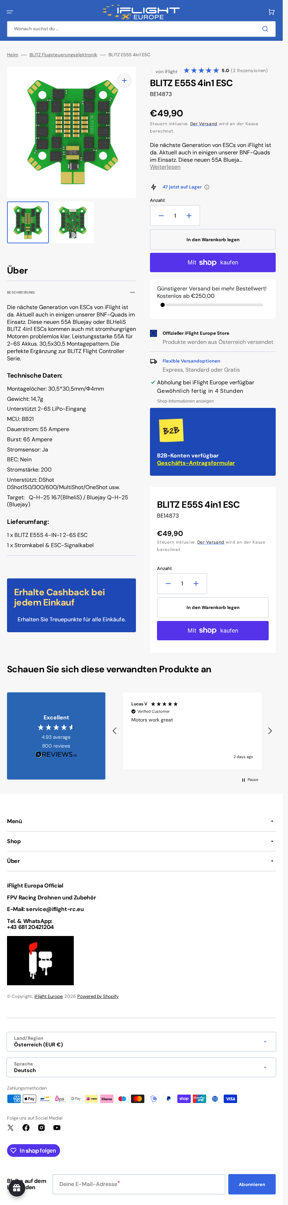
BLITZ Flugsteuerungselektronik (63, 55)
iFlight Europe (48, 996)
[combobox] (141, 29)
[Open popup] (206, 187)
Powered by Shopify (98, 996)
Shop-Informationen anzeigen (185, 401)
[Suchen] (266, 29)
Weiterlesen (165, 167)
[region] (192, 731)
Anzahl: (157, 200)
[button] (10, 12)
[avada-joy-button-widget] (16, 1188)
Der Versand (204, 124)
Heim (12, 55)
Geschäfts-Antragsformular (196, 463)
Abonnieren (252, 1184)
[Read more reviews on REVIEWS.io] (56, 754)
